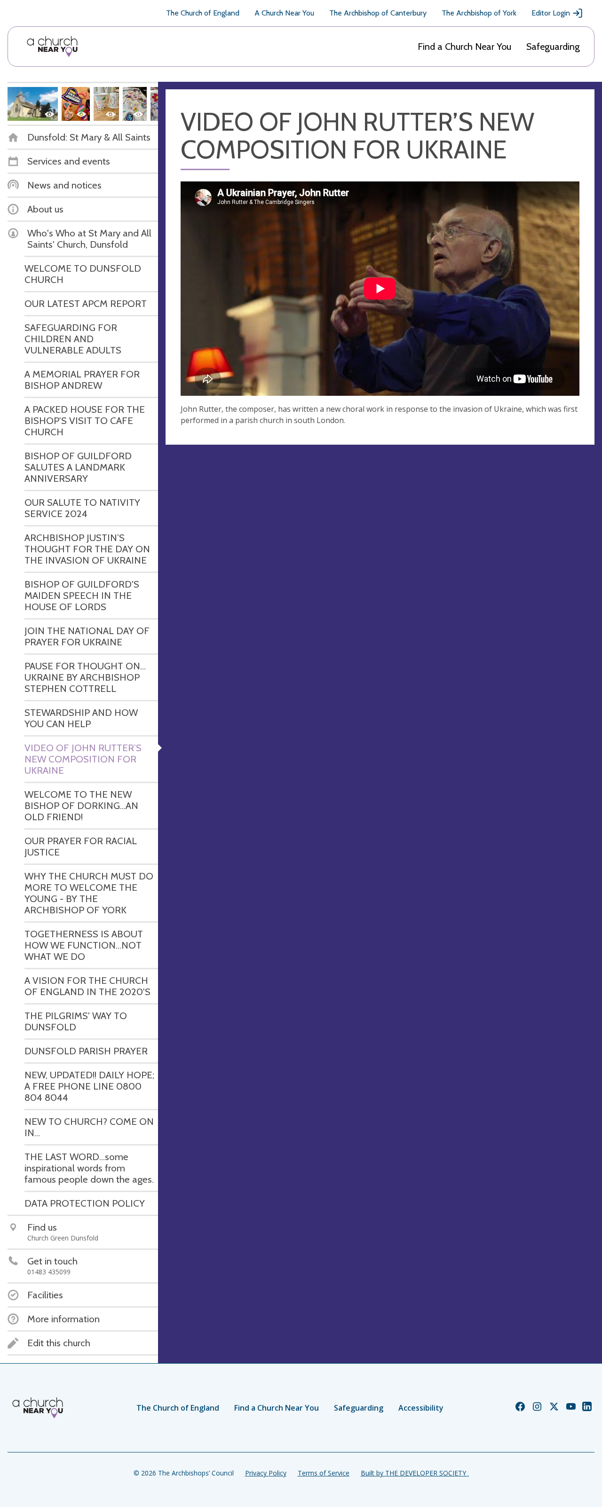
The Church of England (202, 12)
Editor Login (550, 12)
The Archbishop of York (479, 12)
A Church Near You (284, 12)
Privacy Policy (265, 1472)
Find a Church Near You (464, 46)
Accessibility (421, 1408)
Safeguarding (553, 46)
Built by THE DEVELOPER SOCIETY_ (415, 1472)
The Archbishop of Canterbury (378, 12)
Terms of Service (323, 1472)
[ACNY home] (52, 46)
